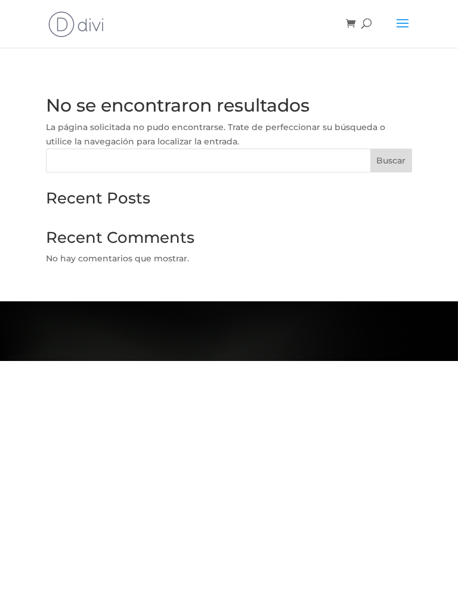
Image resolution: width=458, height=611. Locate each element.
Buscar (391, 160)
